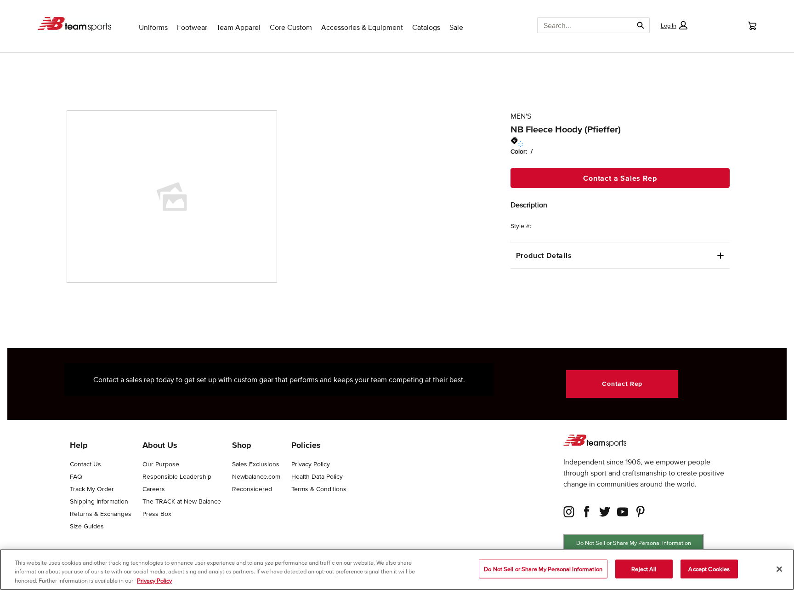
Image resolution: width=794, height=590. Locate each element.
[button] (673, 25)
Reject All (643, 568)
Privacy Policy (154, 580)
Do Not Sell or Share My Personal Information (633, 542)
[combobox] (581, 25)
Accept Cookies (709, 568)
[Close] (779, 569)
